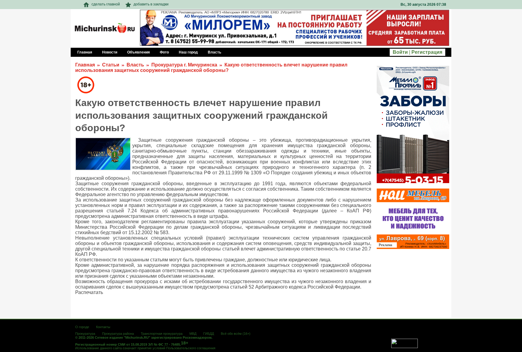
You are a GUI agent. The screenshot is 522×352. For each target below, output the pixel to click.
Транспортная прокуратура (161, 333)
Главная (85, 64)
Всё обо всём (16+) (235, 333)
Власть (135, 64)
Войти (400, 52)
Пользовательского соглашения (190, 348)
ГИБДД (208, 333)
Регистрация (426, 52)
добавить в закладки (151, 4)
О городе (82, 327)
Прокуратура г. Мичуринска (184, 64)
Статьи (110, 64)
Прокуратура (85, 333)
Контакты (103, 327)
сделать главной (106, 4)
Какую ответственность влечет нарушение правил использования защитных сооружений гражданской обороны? (211, 67)
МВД (192, 333)
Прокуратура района (118, 333)
